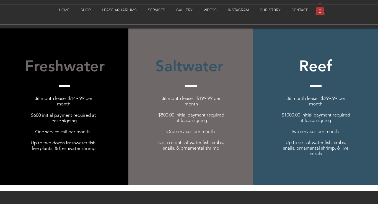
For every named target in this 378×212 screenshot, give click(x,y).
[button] (85, 10)
